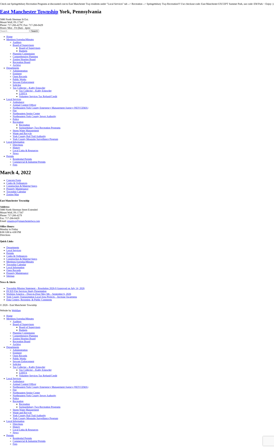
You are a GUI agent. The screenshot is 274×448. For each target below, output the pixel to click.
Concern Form (13, 180)
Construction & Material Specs (21, 186)
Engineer (17, 73)
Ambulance (18, 102)
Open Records (20, 76)
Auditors (17, 42)
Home (9, 36)
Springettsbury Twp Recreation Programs (39, 127)
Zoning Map (12, 194)
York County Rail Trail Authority (29, 136)
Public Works (19, 79)
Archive (17, 65)
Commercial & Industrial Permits (29, 162)
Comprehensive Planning (25, 56)
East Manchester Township (29, 11)
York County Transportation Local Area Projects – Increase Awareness (41, 297)
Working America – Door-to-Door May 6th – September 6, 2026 (38, 294)
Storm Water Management (26, 130)
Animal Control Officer (24, 105)
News (16, 153)
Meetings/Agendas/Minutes (20, 39)
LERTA (23, 93)
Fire (15, 110)
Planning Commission (24, 53)
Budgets (23, 51)
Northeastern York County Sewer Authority (34, 116)
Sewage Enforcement (23, 82)
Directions (18, 144)
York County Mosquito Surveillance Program (35, 139)
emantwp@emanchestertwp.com (23, 221)
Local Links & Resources (25, 150)
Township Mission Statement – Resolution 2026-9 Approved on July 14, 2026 (45, 288)
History (16, 147)
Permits (10, 156)
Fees (15, 164)
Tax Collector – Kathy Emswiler (29, 88)
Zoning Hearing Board (24, 59)
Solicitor (17, 85)
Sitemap (10, 276)
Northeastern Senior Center (26, 113)
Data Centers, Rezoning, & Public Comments (29, 299)
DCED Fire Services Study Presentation (26, 291)
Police (16, 119)
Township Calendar (16, 191)
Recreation (18, 122)
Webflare (16, 310)
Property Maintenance (17, 188)
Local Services (13, 99)
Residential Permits (22, 159)
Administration (20, 70)
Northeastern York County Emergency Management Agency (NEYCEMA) (50, 107)
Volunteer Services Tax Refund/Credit (38, 96)
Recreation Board (21, 62)
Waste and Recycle (22, 133)
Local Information (15, 142)
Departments (12, 68)
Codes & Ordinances (16, 183)
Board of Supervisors (23, 45)
